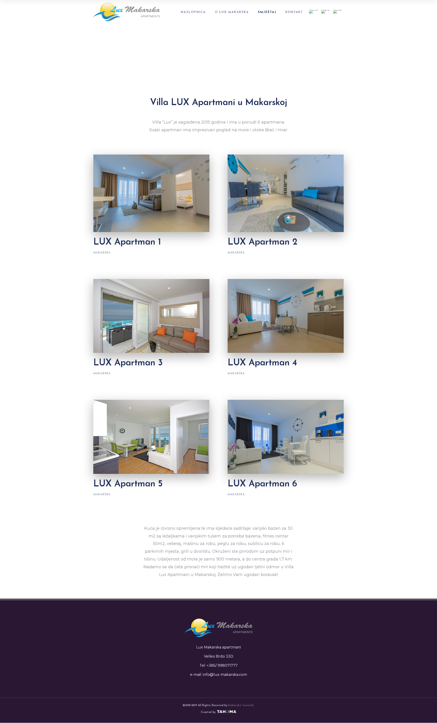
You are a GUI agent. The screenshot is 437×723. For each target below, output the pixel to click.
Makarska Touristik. (241, 705)
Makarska (102, 252)
